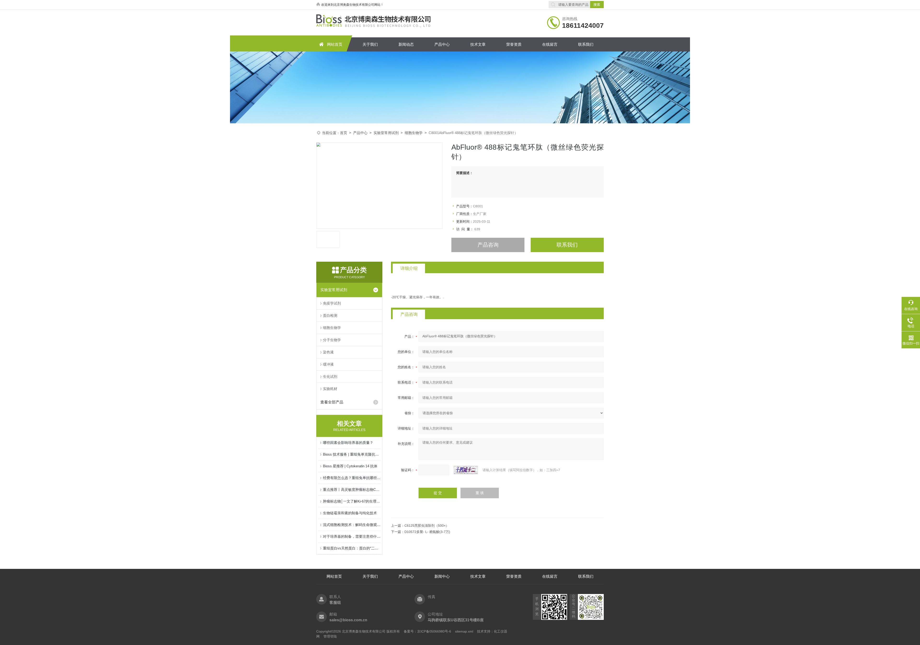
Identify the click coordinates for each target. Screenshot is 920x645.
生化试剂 (330, 376)
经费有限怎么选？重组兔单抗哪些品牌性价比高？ (351, 478)
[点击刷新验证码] (466, 470)
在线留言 (550, 44)
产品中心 (442, 44)
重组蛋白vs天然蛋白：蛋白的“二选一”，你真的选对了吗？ (351, 548)
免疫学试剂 (332, 303)
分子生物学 (332, 340)
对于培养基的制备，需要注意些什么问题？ (351, 536)
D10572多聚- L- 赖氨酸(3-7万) (427, 532)
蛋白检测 (330, 315)
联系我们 (585, 44)
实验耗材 (330, 389)
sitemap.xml (464, 631)
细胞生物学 (414, 133)
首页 (343, 133)
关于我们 (370, 44)
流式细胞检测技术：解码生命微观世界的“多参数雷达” (351, 525)
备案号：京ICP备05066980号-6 (427, 631)
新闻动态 (406, 44)
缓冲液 (328, 364)
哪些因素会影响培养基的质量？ (348, 443)
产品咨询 (488, 245)
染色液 (328, 352)
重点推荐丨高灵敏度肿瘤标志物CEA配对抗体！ (351, 489)
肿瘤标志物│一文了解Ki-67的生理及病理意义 (351, 501)
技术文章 (478, 44)
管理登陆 (330, 636)
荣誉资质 (514, 44)
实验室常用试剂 (386, 133)
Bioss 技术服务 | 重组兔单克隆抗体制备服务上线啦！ (351, 454)
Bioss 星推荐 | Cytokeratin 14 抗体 (350, 466)
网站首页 (334, 44)
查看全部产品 (331, 402)
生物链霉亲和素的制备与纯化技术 (350, 513)
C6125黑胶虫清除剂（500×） (426, 525)
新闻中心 (442, 576)
